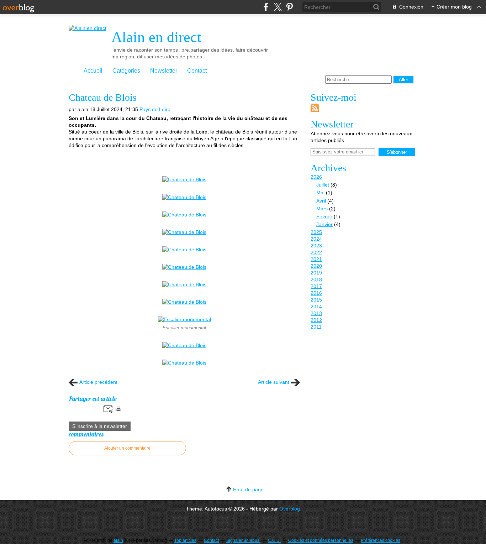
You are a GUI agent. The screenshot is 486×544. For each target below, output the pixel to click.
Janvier (324, 224)
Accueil (93, 71)
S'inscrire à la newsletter (99, 426)
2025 (316, 232)
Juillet (322, 185)
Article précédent (98, 382)
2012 (316, 320)
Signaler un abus (243, 540)
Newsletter (163, 71)
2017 (316, 286)
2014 (316, 306)
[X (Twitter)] (277, 7)
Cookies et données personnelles (320, 540)
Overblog (289, 509)
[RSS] (315, 110)
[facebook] (266, 7)
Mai (320, 192)
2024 (316, 239)
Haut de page (248, 489)
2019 (316, 273)
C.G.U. (274, 540)
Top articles (185, 540)
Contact (197, 71)
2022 (316, 252)
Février (324, 216)
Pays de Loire (154, 109)
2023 (316, 246)
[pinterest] (289, 7)
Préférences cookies (380, 540)
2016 (316, 293)
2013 (316, 313)
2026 (316, 177)
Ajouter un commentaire (127, 448)
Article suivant (273, 382)
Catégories (126, 71)
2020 (316, 266)
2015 (316, 300)
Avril (321, 201)
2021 (316, 259)
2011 (316, 327)
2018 (316, 279)
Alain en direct (156, 37)
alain (118, 540)
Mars (322, 208)
